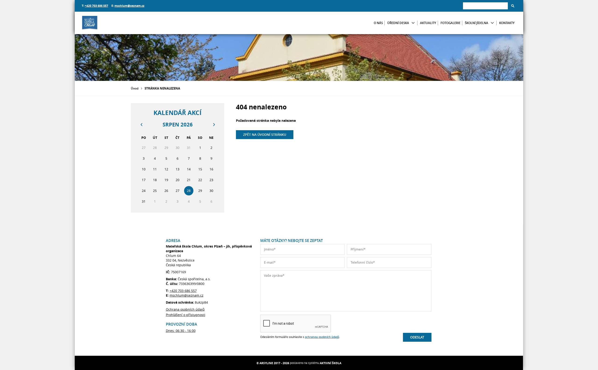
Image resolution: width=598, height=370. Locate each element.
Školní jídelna (476, 23)
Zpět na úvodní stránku (264, 134)
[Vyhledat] (512, 5)
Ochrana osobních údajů (185, 309)
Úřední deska (398, 23)
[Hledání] (485, 6)
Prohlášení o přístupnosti (185, 315)
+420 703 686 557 (96, 6)
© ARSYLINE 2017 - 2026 (272, 363)
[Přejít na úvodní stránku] (110, 23)
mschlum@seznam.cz (129, 6)
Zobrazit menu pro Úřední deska (413, 23)
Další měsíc (213, 124)
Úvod (135, 88)
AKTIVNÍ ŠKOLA (330, 363)
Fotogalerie (450, 23)
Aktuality (428, 23)
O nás (378, 23)
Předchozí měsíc (141, 124)
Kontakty (507, 23)
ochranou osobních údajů (322, 337)
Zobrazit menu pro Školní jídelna (492, 23)
